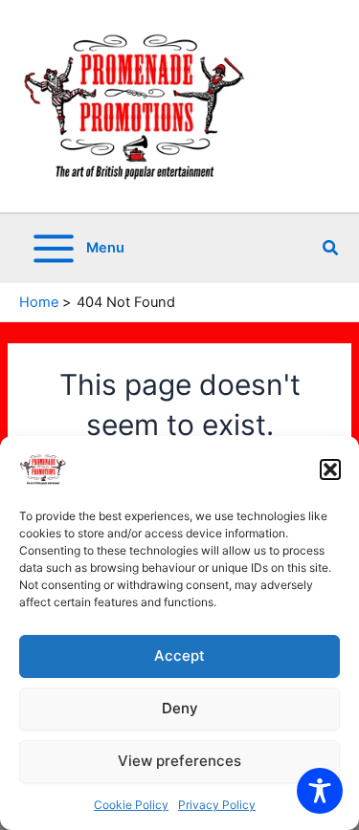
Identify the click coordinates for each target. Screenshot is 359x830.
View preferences (179, 761)
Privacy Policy (217, 804)
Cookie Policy (131, 804)
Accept (179, 655)
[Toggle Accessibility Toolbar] (320, 791)
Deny (180, 708)
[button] (330, 469)
